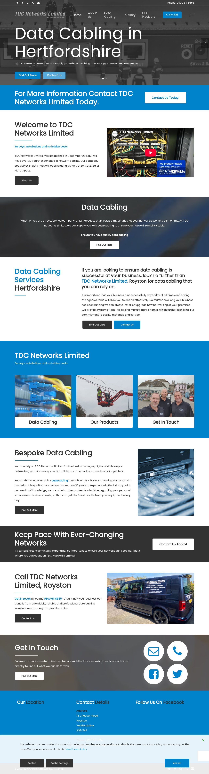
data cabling (60, 480)
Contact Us (54, 75)
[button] (192, 14)
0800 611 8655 (53, 599)
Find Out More (28, 75)
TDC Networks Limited (104, 281)
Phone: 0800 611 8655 (180, 3)
